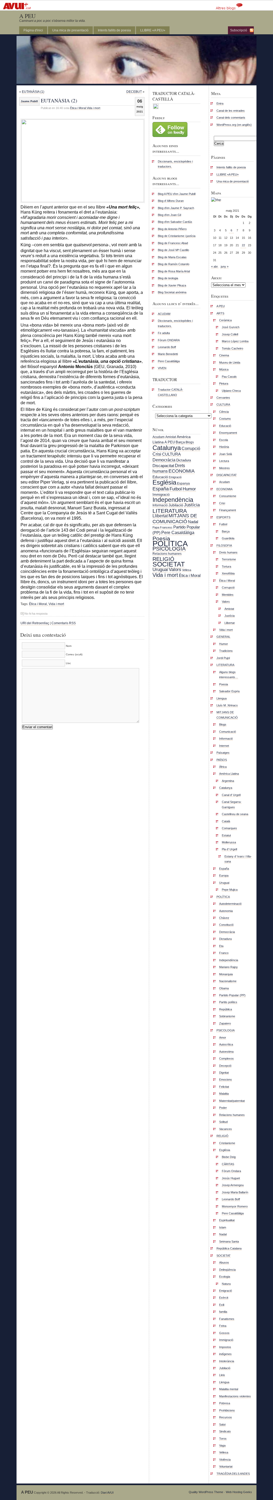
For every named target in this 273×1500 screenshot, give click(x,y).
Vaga (222, 1445)
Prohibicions (227, 1410)
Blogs (190, 442)
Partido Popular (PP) (232, 995)
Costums (225, 418)
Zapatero (225, 1023)
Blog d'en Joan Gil (169, 214)
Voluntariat (225, 1466)
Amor (222, 1037)
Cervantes (223, 397)
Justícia (192, 504)
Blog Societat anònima (172, 292)
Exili (221, 1304)
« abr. (214, 266)
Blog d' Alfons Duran (171, 200)
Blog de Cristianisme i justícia (176, 236)
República (225, 1009)
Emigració (175, 477)
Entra (219, 103)
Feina (222, 1325)
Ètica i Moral (78, 108)
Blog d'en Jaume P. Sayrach (176, 208)
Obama (224, 988)
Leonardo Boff (167, 347)
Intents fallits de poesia (114, 30)
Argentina (228, 780)
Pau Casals (229, 376)
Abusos (224, 1262)
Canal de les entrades (230, 110)
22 (243, 245)
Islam (222, 1227)
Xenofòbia (228, 573)
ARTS (220, 313)
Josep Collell (230, 334)
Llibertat (160, 515)
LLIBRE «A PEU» (152, 30)
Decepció (225, 1065)
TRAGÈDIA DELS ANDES (233, 1473)
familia (223, 1311)
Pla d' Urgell (229, 849)
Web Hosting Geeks (239, 1492)
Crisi (156, 454)
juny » (224, 266)
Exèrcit (223, 1297)
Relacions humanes (167, 554)
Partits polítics (228, 1002)
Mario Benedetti (168, 354)
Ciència (224, 411)
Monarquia (226, 974)
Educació (160, 477)
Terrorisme (229, 559)
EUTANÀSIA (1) (33, 92)
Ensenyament (228, 432)
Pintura (223, 383)
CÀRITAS (228, 1164)
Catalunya (166, 447)
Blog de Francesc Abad (173, 243)
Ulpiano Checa (231, 390)
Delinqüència (227, 1269)
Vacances (225, 1129)
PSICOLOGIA (169, 549)
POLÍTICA (170, 543)
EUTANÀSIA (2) (59, 100)
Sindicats (225, 1431)
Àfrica (223, 766)
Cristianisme (227, 1143)
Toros (223, 1438)
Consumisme (227, 496)
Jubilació (175, 505)
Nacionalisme (227, 981)
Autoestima (226, 1051)
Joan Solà (225, 454)
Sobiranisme (227, 1016)
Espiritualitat (227, 1220)
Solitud (223, 1121)
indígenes (225, 1354)
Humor (189, 488)
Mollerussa (229, 842)
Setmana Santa (229, 1241)
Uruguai (160, 569)
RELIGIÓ (163, 559)
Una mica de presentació (70, 30)
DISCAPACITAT (226, 475)
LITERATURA (169, 511)
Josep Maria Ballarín (235, 1192)
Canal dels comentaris (230, 117)
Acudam (158, 437)
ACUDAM (164, 313)
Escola (223, 439)
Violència (225, 1459)
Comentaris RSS (63, 623)
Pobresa (224, 1403)
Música (223, 369)
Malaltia (224, 1093)
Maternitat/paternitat (232, 1100)
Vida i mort (93, 108)
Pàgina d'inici (33, 30)
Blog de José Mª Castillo (173, 250)
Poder (223, 1107)
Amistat (170, 437)
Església (164, 482)
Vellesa (186, 570)
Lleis (222, 1375)
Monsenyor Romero (235, 1206)
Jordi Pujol (223, 658)
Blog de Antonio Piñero (172, 229)
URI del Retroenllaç (35, 623)
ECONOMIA (181, 471)
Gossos (224, 1333)
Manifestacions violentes (235, 1396)
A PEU (27, 16)
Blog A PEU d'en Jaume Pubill (176, 193)
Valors (175, 569)
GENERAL (223, 636)
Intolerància (226, 1361)
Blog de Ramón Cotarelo (173, 264)
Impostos (225, 1347)
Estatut (226, 835)
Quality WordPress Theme (206, 1492)
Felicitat (224, 1086)
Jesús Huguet (231, 1178)
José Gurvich (230, 327)
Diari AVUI (107, 1492)
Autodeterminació (230, 903)
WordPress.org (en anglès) (234, 124)
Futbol (176, 488)
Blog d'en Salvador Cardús (175, 221)
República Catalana (229, 1248)
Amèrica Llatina (229, 773)
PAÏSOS (221, 759)
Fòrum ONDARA (169, 340)
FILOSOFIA (224, 545)
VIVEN (162, 368)
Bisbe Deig (229, 1157)
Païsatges (223, 752)
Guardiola (228, 538)
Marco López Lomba (235, 341)
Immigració (161, 495)
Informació (160, 505)
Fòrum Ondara (231, 1171)
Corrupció (191, 448)
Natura (226, 1283)
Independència (172, 500)
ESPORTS (223, 517)
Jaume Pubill (29, 101)
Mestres (224, 468)
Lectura (224, 460)
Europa (223, 875)
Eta (221, 946)
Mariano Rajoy (228, 967)
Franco (223, 953)
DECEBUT (134, 92)
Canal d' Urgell (231, 795)
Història (224, 446)
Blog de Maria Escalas (172, 257)
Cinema (224, 355)
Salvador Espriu (229, 691)
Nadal (193, 522)
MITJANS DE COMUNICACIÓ (174, 518)
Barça (180, 442)
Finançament (227, 510)
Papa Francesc (162, 527)
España (160, 488)
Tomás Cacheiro (232, 348)
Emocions (225, 1079)
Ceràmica (225, 320)
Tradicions (226, 650)
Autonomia (226, 910)
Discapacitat (163, 465)
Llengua (221, 698)
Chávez (224, 917)
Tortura (226, 566)
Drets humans (228, 552)
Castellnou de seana (235, 814)
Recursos (225, 1417)
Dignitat (224, 1072)
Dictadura (183, 460)
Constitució (226, 924)
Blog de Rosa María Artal (174, 271)
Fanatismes (226, 1318)
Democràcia (163, 460)
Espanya (183, 483)
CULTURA (171, 454)
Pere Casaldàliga (169, 361)
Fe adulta (164, 333)
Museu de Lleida (229, 362)
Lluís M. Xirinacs (227, 705)
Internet (224, 745)
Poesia (161, 538)
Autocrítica (226, 1044)
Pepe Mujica (230, 889)
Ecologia (224, 1276)
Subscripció (238, 30)
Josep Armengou (233, 1185)
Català (226, 821)
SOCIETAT (168, 564)
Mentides (228, 594)
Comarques (229, 828)
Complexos (226, 1058)
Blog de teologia (168, 278)
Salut (222, 1424)
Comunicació (227, 731)
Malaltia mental (228, 1389)
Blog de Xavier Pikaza (172, 285)
